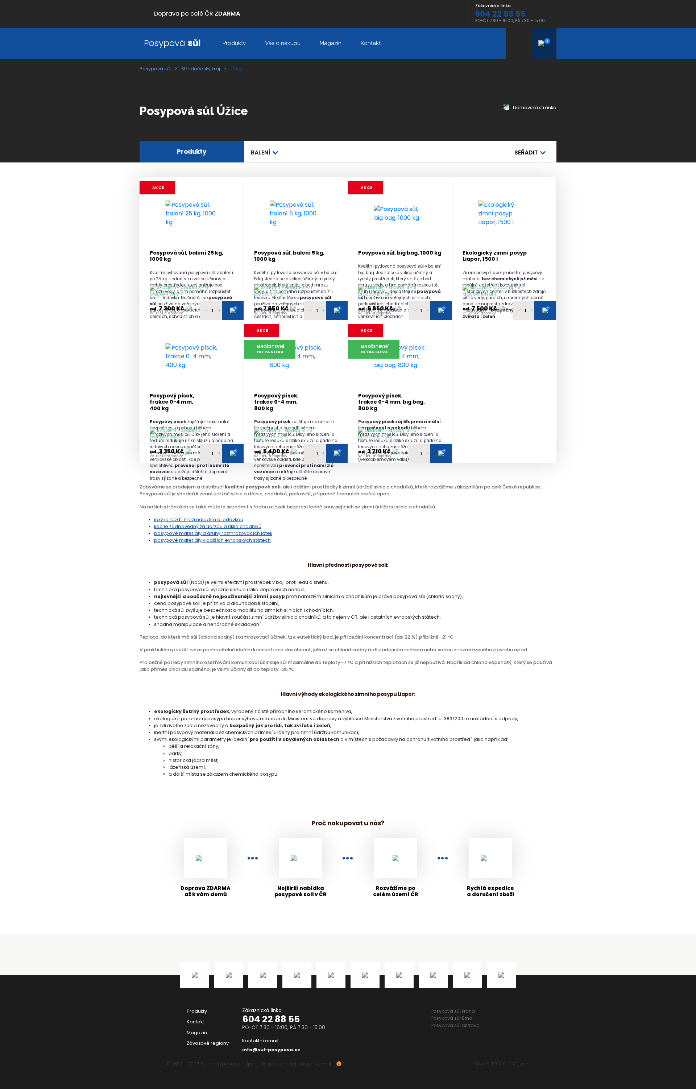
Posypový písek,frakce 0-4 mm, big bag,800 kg (391, 402)
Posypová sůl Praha (453, 1011)
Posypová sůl (155, 69)
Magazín (330, 43)
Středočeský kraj (200, 69)
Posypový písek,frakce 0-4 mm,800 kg (276, 402)
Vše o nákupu (283, 43)
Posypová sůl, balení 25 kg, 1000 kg (186, 256)
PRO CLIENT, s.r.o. (510, 1064)
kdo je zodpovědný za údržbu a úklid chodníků (207, 526)
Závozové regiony (208, 1043)
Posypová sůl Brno (451, 1018)
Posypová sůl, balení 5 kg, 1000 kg (289, 256)
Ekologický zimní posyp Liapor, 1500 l (495, 256)
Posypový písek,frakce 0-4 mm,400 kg (172, 402)
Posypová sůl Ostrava (455, 1025)
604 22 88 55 (271, 1019)
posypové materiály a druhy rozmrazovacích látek (213, 533)
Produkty (234, 43)
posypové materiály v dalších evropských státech (212, 540)
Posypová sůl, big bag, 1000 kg (399, 253)
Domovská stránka (534, 107)
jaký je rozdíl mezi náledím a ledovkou (198, 519)
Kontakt (371, 43)
